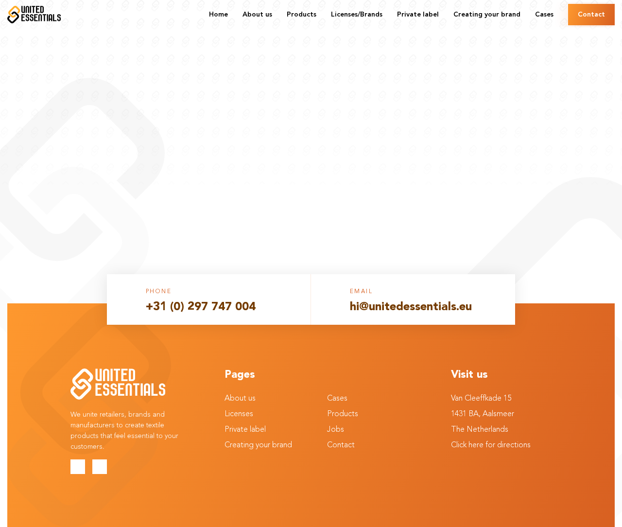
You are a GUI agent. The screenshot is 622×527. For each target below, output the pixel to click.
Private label (245, 430)
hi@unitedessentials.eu (411, 307)
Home (311, 105)
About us (240, 399)
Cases (337, 399)
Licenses (239, 414)
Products (342, 414)
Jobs (335, 430)
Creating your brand (258, 445)
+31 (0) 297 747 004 (201, 307)
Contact (341, 445)
